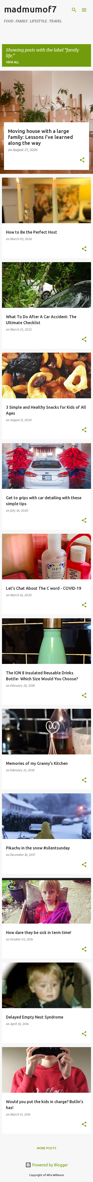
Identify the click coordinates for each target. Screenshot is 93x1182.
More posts (46, 1148)
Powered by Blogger (49, 1165)
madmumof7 (30, 9)
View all (12, 62)
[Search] (74, 10)
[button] (82, 160)
